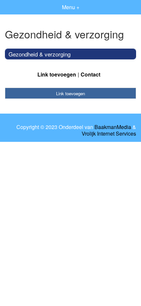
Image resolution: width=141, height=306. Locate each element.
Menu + (70, 7)
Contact (90, 74)
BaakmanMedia (112, 127)
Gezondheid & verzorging (39, 54)
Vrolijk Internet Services (109, 133)
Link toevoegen (56, 74)
